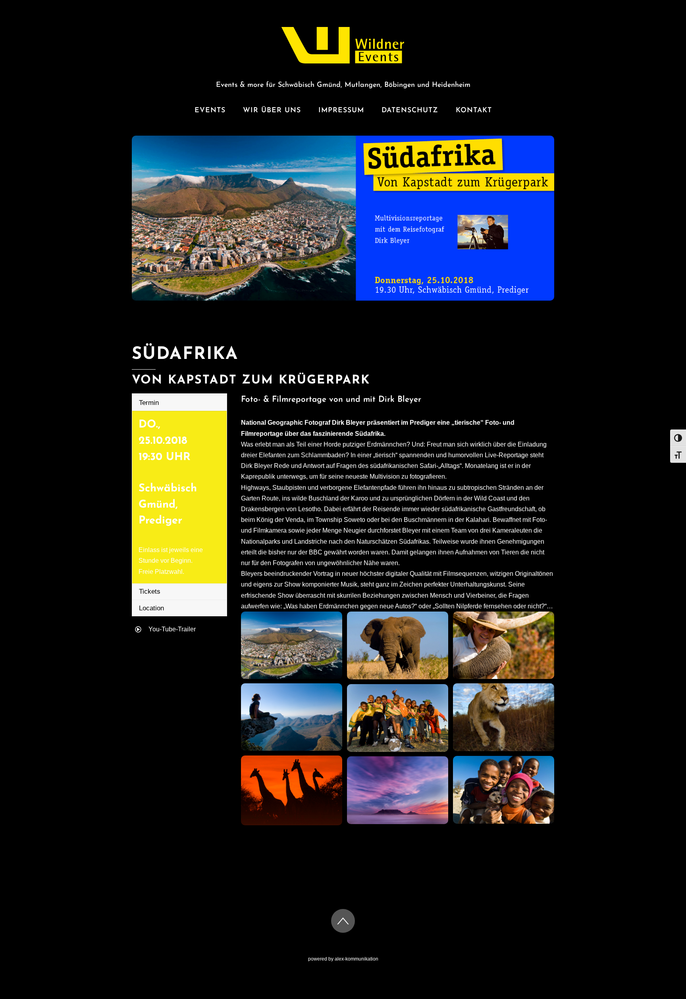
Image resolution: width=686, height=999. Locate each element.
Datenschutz (410, 110)
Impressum (341, 110)
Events (210, 110)
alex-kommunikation (356, 959)
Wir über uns (272, 110)
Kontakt (474, 110)
